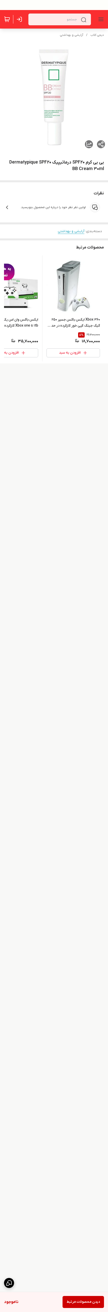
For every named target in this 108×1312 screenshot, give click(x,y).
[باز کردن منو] (100, 19)
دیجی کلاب (97, 35)
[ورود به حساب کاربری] (20, 19)
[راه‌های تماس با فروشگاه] (9, 1283)
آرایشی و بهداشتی (71, 35)
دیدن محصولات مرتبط (83, 1301)
